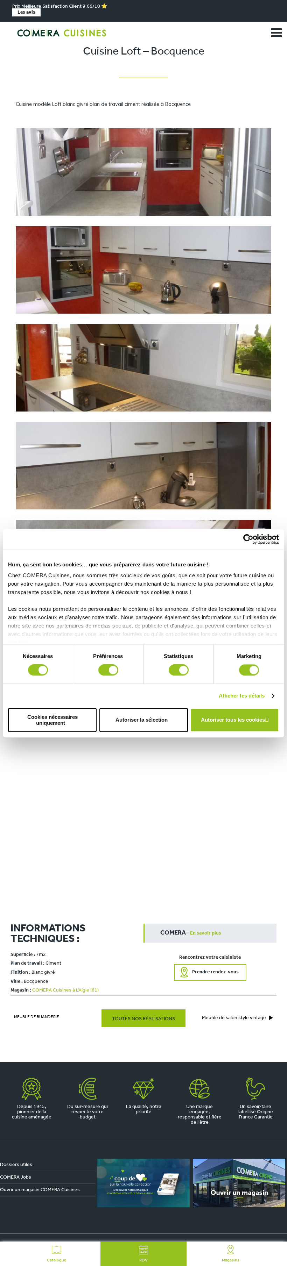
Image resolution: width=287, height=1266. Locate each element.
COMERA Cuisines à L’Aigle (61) (65, 990)
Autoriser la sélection (141, 720)
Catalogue (56, 1260)
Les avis (26, 12)
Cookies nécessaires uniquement (52, 720)
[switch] (108, 670)
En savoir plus (205, 933)
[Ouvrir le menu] (276, 32)
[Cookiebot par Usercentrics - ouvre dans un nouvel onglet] (248, 539)
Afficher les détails (242, 696)
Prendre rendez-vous (215, 972)
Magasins (230, 1260)
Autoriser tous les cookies (233, 720)
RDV (143, 1260)
